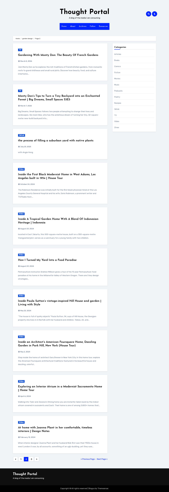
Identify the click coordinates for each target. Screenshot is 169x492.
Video (21, 169)
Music (116, 85)
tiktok (21, 135)
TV (20, 50)
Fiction (117, 72)
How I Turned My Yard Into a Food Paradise (47, 260)
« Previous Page (88, 459)
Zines (116, 127)
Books (117, 60)
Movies (117, 79)
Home (64, 26)
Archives (82, 26)
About (73, 26)
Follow (92, 26)
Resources (103, 26)
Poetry (117, 97)
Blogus (92, 488)
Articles (117, 54)
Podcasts (118, 91)
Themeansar (103, 488)
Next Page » (102, 459)
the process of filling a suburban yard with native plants (55, 140)
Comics (117, 66)
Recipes (117, 103)
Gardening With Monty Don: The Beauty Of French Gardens (58, 55)
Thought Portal (84, 12)
